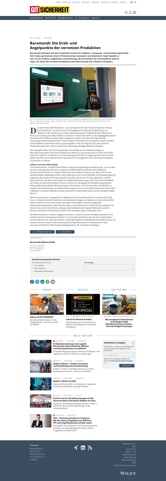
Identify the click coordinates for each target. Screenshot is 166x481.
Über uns (131, 452)
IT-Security (82, 18)
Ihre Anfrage (89, 262)
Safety (96, 18)
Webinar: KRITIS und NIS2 (64, 381)
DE (132, 2)
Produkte (86, 2)
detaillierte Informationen (44, 271)
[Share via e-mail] (53, 282)
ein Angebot (39, 265)
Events (123, 2)
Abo (134, 446)
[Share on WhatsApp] (48, 282)
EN (135, 2)
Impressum (130, 457)
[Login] (130, 12)
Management (36, 18)
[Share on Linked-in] (42, 282)
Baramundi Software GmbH (42, 242)
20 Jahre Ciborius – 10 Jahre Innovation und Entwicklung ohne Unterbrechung (70, 364)
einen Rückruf (39, 268)
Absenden (127, 366)
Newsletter (129, 443)
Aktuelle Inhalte (71, 2)
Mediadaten (129, 454)
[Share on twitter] (37, 282)
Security (50, 18)
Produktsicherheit (125, 465)
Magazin (95, 2)
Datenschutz (129, 460)
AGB (134, 463)
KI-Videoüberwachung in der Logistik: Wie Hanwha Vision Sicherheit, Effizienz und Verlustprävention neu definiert (71, 346)
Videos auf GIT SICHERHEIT (41, 317)
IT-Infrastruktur (42, 232)
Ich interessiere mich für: (41, 262)
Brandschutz (65, 18)
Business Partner (109, 2)
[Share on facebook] (32, 282)
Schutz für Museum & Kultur (79, 319)
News (59, 2)
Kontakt (131, 449)
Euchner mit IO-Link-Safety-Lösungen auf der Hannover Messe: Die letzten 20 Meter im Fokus (74, 399)
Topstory (48, 38)
